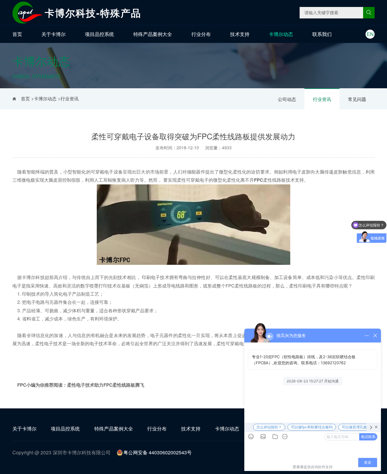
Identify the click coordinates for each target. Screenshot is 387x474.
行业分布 (201, 34)
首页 (17, 34)
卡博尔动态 (281, 34)
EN (370, 34)
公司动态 (287, 99)
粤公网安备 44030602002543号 (157, 452)
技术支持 (239, 34)
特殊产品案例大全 (152, 34)
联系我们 (322, 34)
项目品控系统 (99, 34)
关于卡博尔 (53, 34)
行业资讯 (322, 99)
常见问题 (357, 99)
